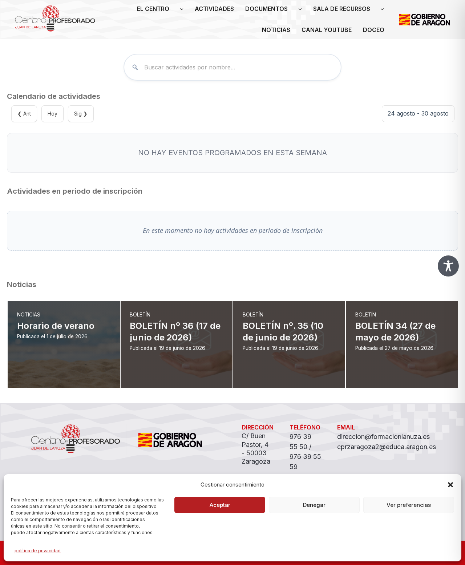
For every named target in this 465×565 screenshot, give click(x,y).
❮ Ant (24, 113)
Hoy (52, 113)
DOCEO (373, 29)
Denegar (314, 504)
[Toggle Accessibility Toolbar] (448, 266)
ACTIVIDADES (214, 8)
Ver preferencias (409, 504)
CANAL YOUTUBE (327, 29)
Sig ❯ (81, 113)
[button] (450, 484)
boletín (140, 315)
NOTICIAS (276, 29)
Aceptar (220, 504)
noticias (28, 315)
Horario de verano (55, 325)
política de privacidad (38, 550)
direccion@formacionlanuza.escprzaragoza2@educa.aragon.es (386, 442)
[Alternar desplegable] (181, 9)
